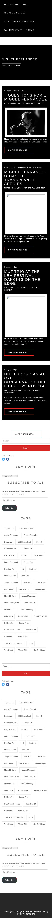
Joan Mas (25, 576)
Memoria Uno (9, 610)
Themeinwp (30, 914)
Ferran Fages (29, 562)
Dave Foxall (30, 103)
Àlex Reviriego (39, 650)
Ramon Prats (24, 623)
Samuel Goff (23, 637)
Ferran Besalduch (11, 562)
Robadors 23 (31, 630)
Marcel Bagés (40, 589)
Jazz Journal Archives (19, 21)
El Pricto (24, 555)
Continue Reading (17, 150)
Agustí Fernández (11, 535)
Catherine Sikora (10, 549)
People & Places (15, 13)
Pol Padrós (8, 623)
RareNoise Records (12, 630)
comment (39, 103)
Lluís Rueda (41, 582)
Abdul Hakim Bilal (26, 528)
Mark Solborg (29, 603)
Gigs (26, 4)
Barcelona (8, 542)
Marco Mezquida (28, 596)
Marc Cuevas (24, 589)
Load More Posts (24, 434)
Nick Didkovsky (27, 610)
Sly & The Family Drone (13, 643)
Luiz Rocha (8, 589)
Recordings (12, 4)
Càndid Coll (27, 549)
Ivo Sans (32, 569)
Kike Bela (27, 582)
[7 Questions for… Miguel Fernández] (26, 122)
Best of (39, 542)
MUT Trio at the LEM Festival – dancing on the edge (22, 277)
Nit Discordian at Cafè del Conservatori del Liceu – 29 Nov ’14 (25, 380)
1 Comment (40, 188)
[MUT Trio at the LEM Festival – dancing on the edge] (26, 315)
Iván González (10, 576)
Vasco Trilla (22, 650)
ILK (22, 569)
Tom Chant (8, 650)
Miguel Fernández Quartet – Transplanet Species (25, 178)
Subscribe (9, 508)
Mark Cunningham (11, 603)
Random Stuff (13, 30)
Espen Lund (38, 555)
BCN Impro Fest (24, 542)
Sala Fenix (8, 637)
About (30, 30)
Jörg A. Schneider (11, 582)
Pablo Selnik (23, 616)
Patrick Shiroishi (40, 616)
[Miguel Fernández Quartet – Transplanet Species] (26, 213)
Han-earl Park (9, 569)
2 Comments (9, 392)
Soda (31, 643)
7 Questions (9, 528)
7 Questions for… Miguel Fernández (25, 97)
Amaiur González (31, 535)
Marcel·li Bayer (10, 596)
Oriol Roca (8, 616)
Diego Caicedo (10, 555)
